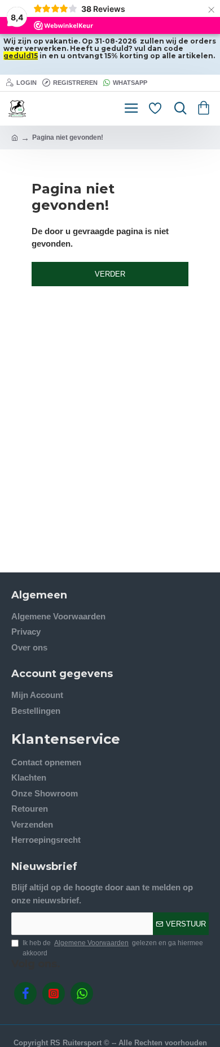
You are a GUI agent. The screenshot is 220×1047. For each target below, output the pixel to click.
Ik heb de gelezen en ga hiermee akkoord (113, 948)
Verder (110, 274)
